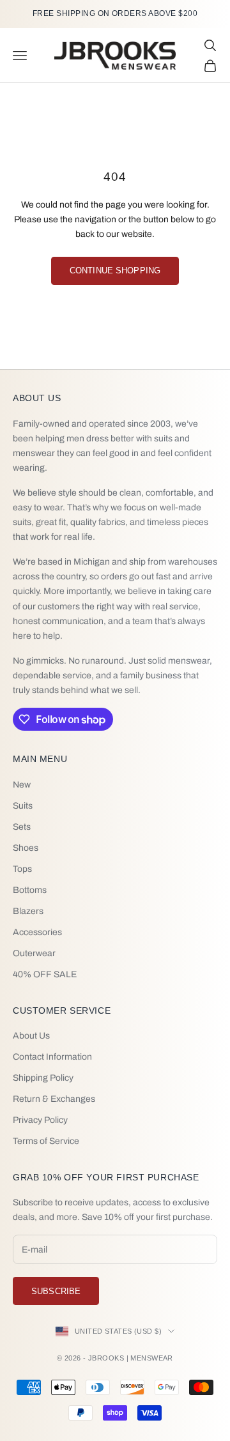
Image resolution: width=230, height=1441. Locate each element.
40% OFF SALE (45, 974)
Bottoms (30, 890)
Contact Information (52, 1057)
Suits (23, 806)
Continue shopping (115, 270)
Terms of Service (46, 1141)
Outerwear (34, 953)
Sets (22, 827)
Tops (22, 869)
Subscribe (55, 1291)
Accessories (37, 932)
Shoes (25, 848)
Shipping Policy (43, 1078)
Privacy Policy (40, 1120)
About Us (31, 1036)
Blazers (28, 911)
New (22, 784)
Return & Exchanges (54, 1099)
